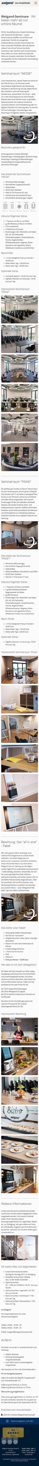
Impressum (26, 1459)
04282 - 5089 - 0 (31, 1448)
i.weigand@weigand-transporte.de (19, 1332)
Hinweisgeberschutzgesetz (22, 1460)
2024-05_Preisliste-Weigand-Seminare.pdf (19, 1415)
